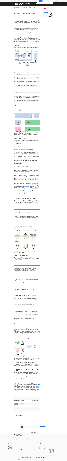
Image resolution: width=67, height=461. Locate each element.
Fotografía (9, 446)
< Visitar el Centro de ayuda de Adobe (19, 435)
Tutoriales (16, 439)
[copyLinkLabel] (35, 432)
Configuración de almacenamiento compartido (28, 184)
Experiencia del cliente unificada (21, 446)
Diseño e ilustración (10, 447)
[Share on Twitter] (32, 432)
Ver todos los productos (20, 449)
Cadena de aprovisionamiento (51, 451)
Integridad (50, 453)
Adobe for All (50, 454)
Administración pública (31, 446)
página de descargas (26, 186)
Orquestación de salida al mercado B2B (21, 448)
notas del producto (35, 365)
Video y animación (10, 448)
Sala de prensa (50, 448)
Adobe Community (40, 446)
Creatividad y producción (20, 447)
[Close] (43, 459)
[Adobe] (9, 1)
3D (8, 450)
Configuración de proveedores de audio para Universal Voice (21, 388)
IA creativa (9, 445)
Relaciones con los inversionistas (52, 450)
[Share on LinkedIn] (34, 432)
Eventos (49, 447)
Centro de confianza (50, 452)
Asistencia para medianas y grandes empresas (43, 448)
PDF (8, 449)
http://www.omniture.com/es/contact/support (19, 173)
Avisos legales (15, 422)
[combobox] (44, 3)
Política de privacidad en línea (21, 422)
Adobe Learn (40, 447)
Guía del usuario (17, 438)
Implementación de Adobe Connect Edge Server (28, 195)
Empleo (49, 446)
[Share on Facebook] (31, 432)
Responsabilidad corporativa (51, 449)
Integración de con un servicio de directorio (34, 179)
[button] (53, 1)
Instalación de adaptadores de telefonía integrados (32, 153)
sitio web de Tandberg (22, 380)
